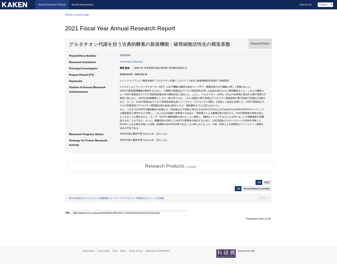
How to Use (305, 4)
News (123, 251)
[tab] (170, 166)
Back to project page (78, 14)
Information (89, 251)
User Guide (104, 251)
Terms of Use (136, 251)
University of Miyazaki (131, 61)
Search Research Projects (52, 4)
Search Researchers (82, 4)
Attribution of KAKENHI (157, 251)
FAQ (115, 251)
